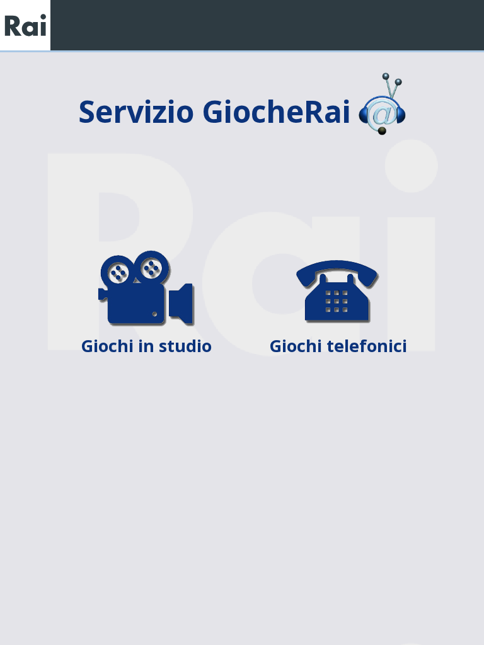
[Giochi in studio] (147, 258)
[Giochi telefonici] (337, 258)
